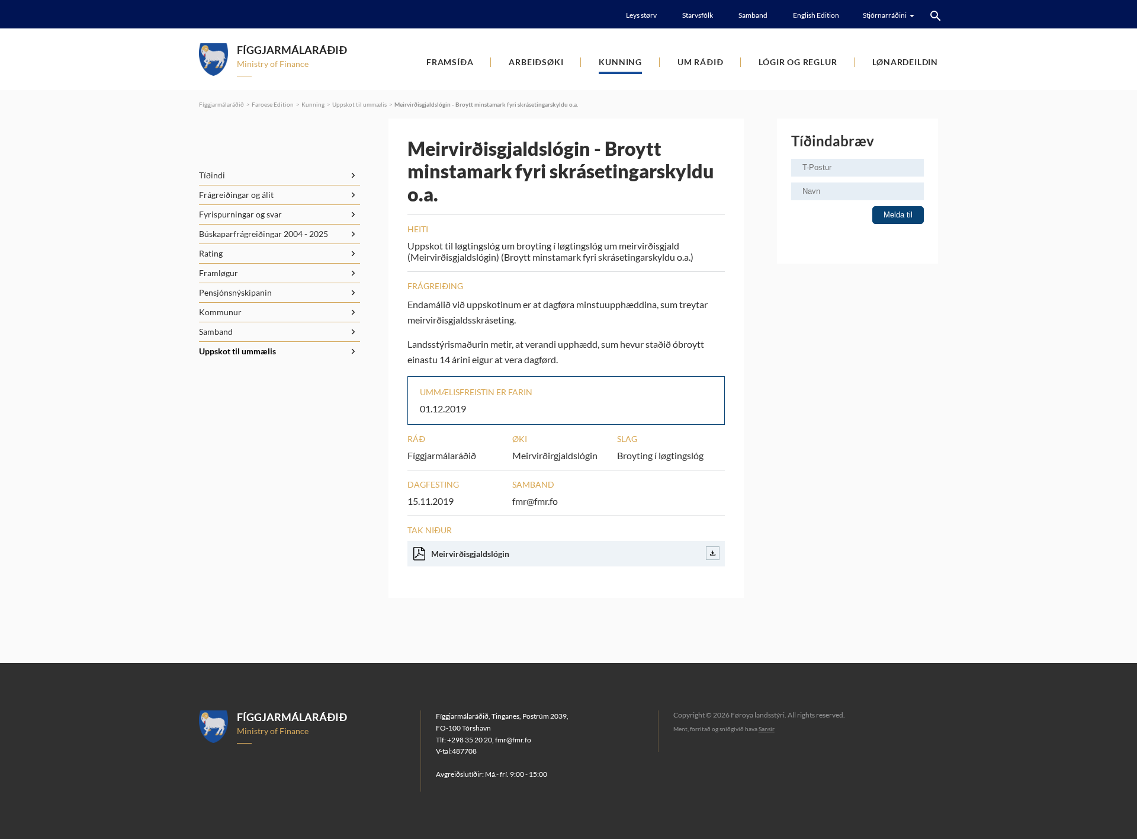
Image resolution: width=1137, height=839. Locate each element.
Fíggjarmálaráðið (221, 104)
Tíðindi (212, 175)
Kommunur (220, 312)
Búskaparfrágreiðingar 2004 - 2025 (263, 234)
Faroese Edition (273, 104)
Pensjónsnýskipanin (235, 292)
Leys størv (641, 15)
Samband (752, 15)
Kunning (620, 62)
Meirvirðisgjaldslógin (470, 554)
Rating (211, 253)
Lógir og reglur (798, 62)
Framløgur (218, 273)
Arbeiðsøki (536, 62)
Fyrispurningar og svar (240, 214)
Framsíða (449, 62)
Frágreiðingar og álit (236, 195)
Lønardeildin (905, 62)
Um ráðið (700, 62)
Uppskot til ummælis (359, 104)
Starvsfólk (697, 15)
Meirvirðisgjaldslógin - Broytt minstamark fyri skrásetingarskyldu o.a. (486, 104)
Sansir (767, 728)
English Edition (816, 15)
